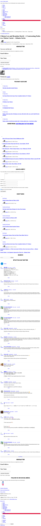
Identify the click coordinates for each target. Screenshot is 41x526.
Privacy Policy (2, 491)
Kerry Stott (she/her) (7, 346)
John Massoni (6, 411)
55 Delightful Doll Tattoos (8, 107)
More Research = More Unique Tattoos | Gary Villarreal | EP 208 (17, 148)
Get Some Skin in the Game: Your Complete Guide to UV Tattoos (17, 95)
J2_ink (5, 416)
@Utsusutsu (10, 371)
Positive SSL (2, 525)
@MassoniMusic (11, 411)
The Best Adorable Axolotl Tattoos (10, 88)
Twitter (9, 277)
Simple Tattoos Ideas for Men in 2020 (11, 200)
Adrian (5, 450)
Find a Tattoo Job (8, 16)
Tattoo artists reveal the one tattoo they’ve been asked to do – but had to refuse (20, 121)
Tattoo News (5, 85)
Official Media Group (13, 499)
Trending (4, 7)
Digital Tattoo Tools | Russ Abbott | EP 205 (12, 163)
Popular (4, 23)
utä (4, 402)
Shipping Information (4, 488)
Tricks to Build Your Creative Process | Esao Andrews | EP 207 (16, 153)
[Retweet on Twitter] (5, 277)
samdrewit (6, 289)
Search (12, 257)
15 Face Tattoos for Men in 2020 (10, 217)
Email (1, 183)
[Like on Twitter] (6, 277)
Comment (2, 179)
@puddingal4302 (11, 328)
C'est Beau (6, 381)
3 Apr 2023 (13, 267)
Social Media (5, 13)
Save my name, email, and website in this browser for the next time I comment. (15, 187)
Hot (3, 6)
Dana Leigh (6, 328)
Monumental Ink (7, 391)
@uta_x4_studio (7, 402)
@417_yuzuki (10, 267)
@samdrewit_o (10, 289)
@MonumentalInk (12, 391)
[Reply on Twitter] (4, 277)
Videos (4, 12)
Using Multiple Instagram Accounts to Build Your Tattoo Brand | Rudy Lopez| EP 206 (21, 158)
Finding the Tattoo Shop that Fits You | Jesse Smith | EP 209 (16, 143)
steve (5, 299)
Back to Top (2, 501)
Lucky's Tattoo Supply (4, 1)
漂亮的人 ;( (6, 371)
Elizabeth (5, 336)
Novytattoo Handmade (8, 317)
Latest (4, 22)
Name (1, 181)
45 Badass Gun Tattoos (8, 101)
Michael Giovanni (7, 280)
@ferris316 (7, 299)
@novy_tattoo (14, 317)
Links (3, 18)
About (4, 10)
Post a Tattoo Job (7, 17)
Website (1, 185)
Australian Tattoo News (25, 124)
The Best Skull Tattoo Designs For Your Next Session (14, 209)
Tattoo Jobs (4, 15)
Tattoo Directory (5, 11)
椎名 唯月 (6, 267)
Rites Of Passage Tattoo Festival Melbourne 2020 (13, 138)
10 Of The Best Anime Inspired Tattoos (11, 226)
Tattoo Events (5, 14)
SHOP (4, 9)
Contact (4, 19)
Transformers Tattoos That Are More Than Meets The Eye (15, 235)
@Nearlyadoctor (14, 346)
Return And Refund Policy (4, 490)
